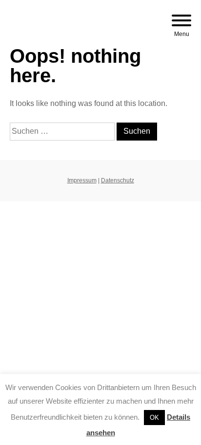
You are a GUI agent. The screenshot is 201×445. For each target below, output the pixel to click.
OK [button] (154, 417)
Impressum (82, 180)
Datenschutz (117, 180)
